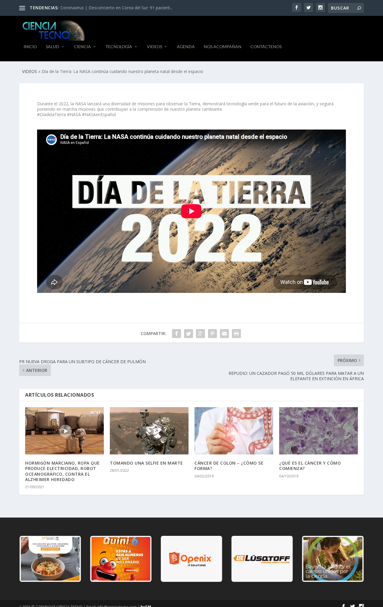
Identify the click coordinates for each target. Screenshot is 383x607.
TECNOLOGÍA (119, 46)
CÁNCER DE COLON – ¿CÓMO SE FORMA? (228, 465)
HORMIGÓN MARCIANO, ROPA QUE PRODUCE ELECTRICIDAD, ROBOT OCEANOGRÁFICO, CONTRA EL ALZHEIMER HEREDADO (62, 471)
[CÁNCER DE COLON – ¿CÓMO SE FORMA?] (233, 430)
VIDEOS (154, 46)
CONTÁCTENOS (266, 46)
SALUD (52, 46)
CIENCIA (82, 46)
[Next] (351, 558)
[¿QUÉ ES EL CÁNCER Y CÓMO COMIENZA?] (318, 430)
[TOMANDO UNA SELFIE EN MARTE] (149, 430)
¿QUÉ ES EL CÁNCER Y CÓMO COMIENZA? (310, 465)
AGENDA (186, 46)
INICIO (30, 46)
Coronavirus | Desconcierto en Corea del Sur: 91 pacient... (116, 7)
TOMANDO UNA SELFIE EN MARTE (146, 463)
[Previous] (31, 558)
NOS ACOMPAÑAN (222, 46)
